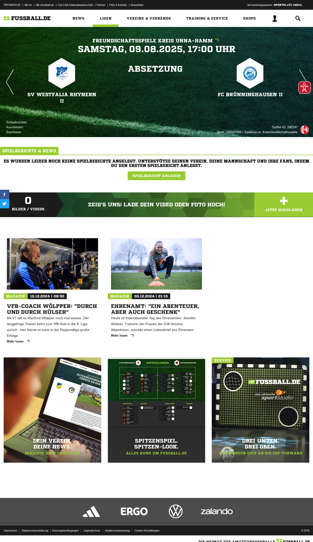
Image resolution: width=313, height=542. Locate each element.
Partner (101, 4)
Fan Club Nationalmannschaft (75, 4)
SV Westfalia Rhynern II (61, 98)
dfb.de (28, 4)
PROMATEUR (12, 4)
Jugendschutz (91, 530)
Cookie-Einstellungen (146, 530)
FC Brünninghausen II (250, 94)
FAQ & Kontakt (118, 4)
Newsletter (137, 4)
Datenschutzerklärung (35, 530)
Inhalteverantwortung (117, 530)
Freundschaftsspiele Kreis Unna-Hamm (152, 40)
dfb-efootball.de (45, 4)
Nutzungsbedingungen (65, 530)
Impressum (10, 530)
